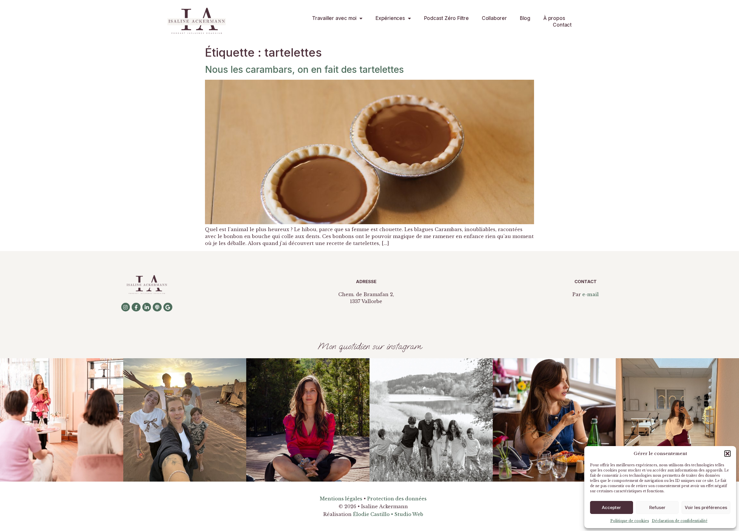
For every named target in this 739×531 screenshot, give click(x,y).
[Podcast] (157, 307)
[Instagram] (125, 307)
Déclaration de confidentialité (680, 521)
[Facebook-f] (136, 307)
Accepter (611, 507)
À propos (554, 18)
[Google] (167, 307)
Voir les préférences (706, 507)
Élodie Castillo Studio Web (388, 514)
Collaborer (494, 18)
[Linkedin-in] (146, 307)
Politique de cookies (629, 521)
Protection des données (397, 499)
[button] (727, 453)
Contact (562, 25)
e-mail (590, 294)
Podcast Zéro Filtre (446, 18)
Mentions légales (341, 499)
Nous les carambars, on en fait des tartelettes (304, 69)
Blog (525, 18)
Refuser (657, 507)
